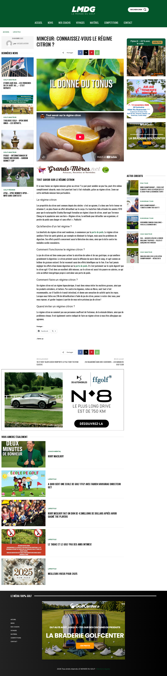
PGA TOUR (144, 183)
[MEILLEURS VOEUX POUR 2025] (23, 571)
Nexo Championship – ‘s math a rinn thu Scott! (150, 206)
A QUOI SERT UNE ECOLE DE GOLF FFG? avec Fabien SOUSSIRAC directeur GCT (84, 485)
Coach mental (54, 451)
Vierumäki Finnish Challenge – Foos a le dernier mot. (151, 223)
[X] (86, 52)
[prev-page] (128, 267)
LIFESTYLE (17, 32)
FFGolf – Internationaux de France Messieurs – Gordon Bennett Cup (15, 158)
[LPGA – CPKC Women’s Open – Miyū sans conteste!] (17, 177)
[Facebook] (80, 52)
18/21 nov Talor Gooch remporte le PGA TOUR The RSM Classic (57, 363)
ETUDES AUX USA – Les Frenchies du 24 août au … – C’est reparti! (17, 86)
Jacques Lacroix (22, 43)
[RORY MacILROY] (23, 454)
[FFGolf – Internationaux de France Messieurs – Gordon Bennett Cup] (17, 139)
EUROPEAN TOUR (146, 201)
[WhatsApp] (97, 52)
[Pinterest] (91, 52)
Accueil (6, 32)
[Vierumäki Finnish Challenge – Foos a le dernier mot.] (132, 221)
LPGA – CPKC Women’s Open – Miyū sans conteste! (15, 194)
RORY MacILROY (56, 456)
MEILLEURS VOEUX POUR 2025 (62, 573)
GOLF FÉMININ (9, 190)
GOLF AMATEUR (9, 80)
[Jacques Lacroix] (9, 43)
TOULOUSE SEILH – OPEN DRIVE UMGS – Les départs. (15, 122)
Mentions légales (103, 669)
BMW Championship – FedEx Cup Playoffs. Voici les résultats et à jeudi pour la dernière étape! (152, 189)
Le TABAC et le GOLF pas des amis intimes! (70, 544)
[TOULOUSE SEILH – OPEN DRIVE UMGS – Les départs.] (17, 104)
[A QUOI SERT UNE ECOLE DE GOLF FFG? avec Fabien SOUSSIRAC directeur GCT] (23, 483)
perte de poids (97, 232)
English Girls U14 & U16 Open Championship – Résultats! (151, 257)
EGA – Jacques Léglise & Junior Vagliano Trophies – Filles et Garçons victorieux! (151, 240)
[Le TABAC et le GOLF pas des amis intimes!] (23, 542)
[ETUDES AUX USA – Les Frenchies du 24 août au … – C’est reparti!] (17, 67)
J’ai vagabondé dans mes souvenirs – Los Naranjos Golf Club (104, 363)
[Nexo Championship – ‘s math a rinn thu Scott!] (132, 204)
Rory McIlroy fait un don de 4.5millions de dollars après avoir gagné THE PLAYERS (82, 515)
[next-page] (132, 267)
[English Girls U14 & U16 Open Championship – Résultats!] (132, 255)
